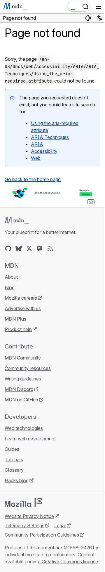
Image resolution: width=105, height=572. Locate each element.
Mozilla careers (21, 298)
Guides (12, 449)
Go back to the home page (33, 179)
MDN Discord (19, 389)
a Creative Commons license (68, 561)
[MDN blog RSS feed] (50, 248)
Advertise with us (23, 308)
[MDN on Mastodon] (39, 248)
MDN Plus (15, 319)
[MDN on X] (29, 248)
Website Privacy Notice (29, 516)
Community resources (28, 368)
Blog (10, 287)
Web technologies (24, 428)
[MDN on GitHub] (8, 248)
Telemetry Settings (24, 525)
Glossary (14, 470)
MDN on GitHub (21, 400)
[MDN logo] (17, 220)
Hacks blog (17, 480)
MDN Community (23, 358)
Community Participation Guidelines (42, 535)
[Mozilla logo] (23, 502)
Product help (18, 329)
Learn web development (30, 438)
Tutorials (14, 459)
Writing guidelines (23, 379)
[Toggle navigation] (98, 6)
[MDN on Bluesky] (18, 248)
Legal (60, 525)
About (11, 277)
